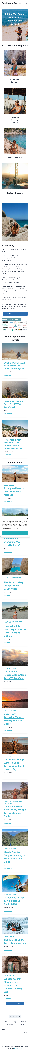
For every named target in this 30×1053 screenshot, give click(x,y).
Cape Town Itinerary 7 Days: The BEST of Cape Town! (14, 404)
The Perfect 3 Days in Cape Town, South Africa (14, 585)
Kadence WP (18, 1048)
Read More (8, 375)
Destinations (10, 1024)
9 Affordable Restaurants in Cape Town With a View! (15, 675)
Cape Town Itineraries (15, 577)
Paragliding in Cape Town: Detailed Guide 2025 (14, 900)
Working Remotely (9, 936)
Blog (14, 1022)
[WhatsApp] (19, 1016)
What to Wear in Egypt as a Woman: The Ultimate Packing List (14, 366)
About (6, 1022)
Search (4, 1029)
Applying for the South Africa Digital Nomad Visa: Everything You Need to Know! (14, 538)
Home (22, 1024)
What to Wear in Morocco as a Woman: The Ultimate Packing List (13, 985)
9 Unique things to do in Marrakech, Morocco (14, 491)
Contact (23, 1022)
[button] (27, 518)
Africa (6, 485)
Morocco (11, 485)
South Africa (8, 579)
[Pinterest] (16, 1016)
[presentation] (15, 351)
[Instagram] (10, 1016)
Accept (15, 533)
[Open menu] (26, 3)
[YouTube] (13, 1016)
